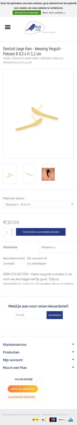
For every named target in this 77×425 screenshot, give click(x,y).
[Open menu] (7, 27)
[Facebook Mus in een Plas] (35, 327)
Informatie (10, 247)
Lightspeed (61, 414)
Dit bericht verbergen (27, 12)
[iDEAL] (35, 419)
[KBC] (70, 419)
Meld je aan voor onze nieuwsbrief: (38, 306)
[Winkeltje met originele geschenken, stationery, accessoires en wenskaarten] (46, 27)
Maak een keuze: (14, 198)
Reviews (48, 247)
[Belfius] (61, 419)
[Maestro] (52, 419)
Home (6, 58)
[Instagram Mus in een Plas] (42, 327)
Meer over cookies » (53, 12)
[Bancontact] (43, 419)
